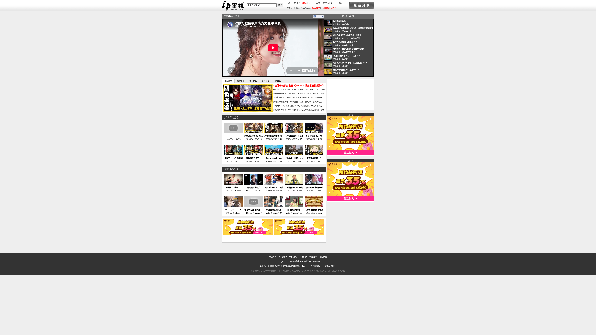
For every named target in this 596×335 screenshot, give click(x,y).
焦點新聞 (228, 81)
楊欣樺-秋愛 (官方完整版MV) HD (346, 70)
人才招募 (303, 257)
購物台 (333, 8)
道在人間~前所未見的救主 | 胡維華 (347, 35)
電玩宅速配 (347, 31)
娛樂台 (326, 3)
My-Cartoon (306, 8)
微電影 (278, 81)
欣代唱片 (346, 24)
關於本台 (273, 257)
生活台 (333, 3)
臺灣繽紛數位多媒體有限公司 (280, 266)
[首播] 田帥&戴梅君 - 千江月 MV (346, 56)
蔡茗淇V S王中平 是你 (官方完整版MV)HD (350, 63)
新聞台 (304, 3)
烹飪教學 (265, 81)
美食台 (289, 3)
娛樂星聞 (240, 81)
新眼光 (297, 8)
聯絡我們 (323, 257)
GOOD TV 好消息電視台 (352, 38)
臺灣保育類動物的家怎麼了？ (345, 42)
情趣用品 (313, 257)
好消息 (289, 8)
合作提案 (293, 257)
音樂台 (319, 3)
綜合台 (311, 3)
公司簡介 (283, 257)
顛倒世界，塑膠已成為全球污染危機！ (349, 49)
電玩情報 (253, 81)
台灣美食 (325, 8)
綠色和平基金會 (348, 45)
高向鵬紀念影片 (339, 21)
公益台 (340, 3)
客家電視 (316, 8)
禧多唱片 (346, 66)
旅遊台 (297, 3)
